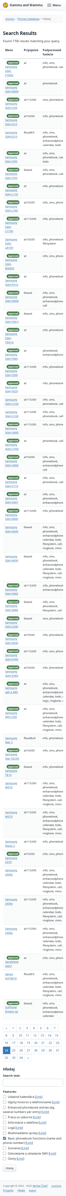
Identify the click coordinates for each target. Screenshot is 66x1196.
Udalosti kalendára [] (24, 1097)
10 (20, 1035)
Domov (10, 19)
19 (28, 1043)
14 (49, 1035)
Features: (10, 1092)
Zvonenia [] (18, 1148)
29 (43, 1050)
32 (6, 1058)
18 (21, 1043)
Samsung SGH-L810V (11, 243)
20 (35, 1043)
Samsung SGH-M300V (11, 264)
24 (6, 1050)
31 (57, 1050)
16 (6, 1043)
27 (28, 1050)
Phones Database (28, 19)
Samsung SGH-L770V (11, 227)
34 (21, 1058)
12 (34, 1035)
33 (13, 1058)
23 (57, 1043)
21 (43, 1043)
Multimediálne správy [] (26, 1133)
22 (50, 1043)
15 (56, 1035)
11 (27, 1035)
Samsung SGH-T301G (11, 338)
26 (21, 1050)
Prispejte (8, 1190)
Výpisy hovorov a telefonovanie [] (33, 1102)
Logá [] (15, 1128)
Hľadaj (10, 1168)
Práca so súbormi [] (24, 1117)
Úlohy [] (15, 1159)
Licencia (56, 1186)
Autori (32, 1190)
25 (13, 1050)
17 (13, 1043)
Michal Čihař (40, 1186)
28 (35, 1050)
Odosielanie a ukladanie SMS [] (31, 1153)
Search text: (11, 1076)
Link (38, 1097)
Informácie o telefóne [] (26, 1123)
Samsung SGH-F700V (11, 71)
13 (42, 1035)
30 (50, 1050)
